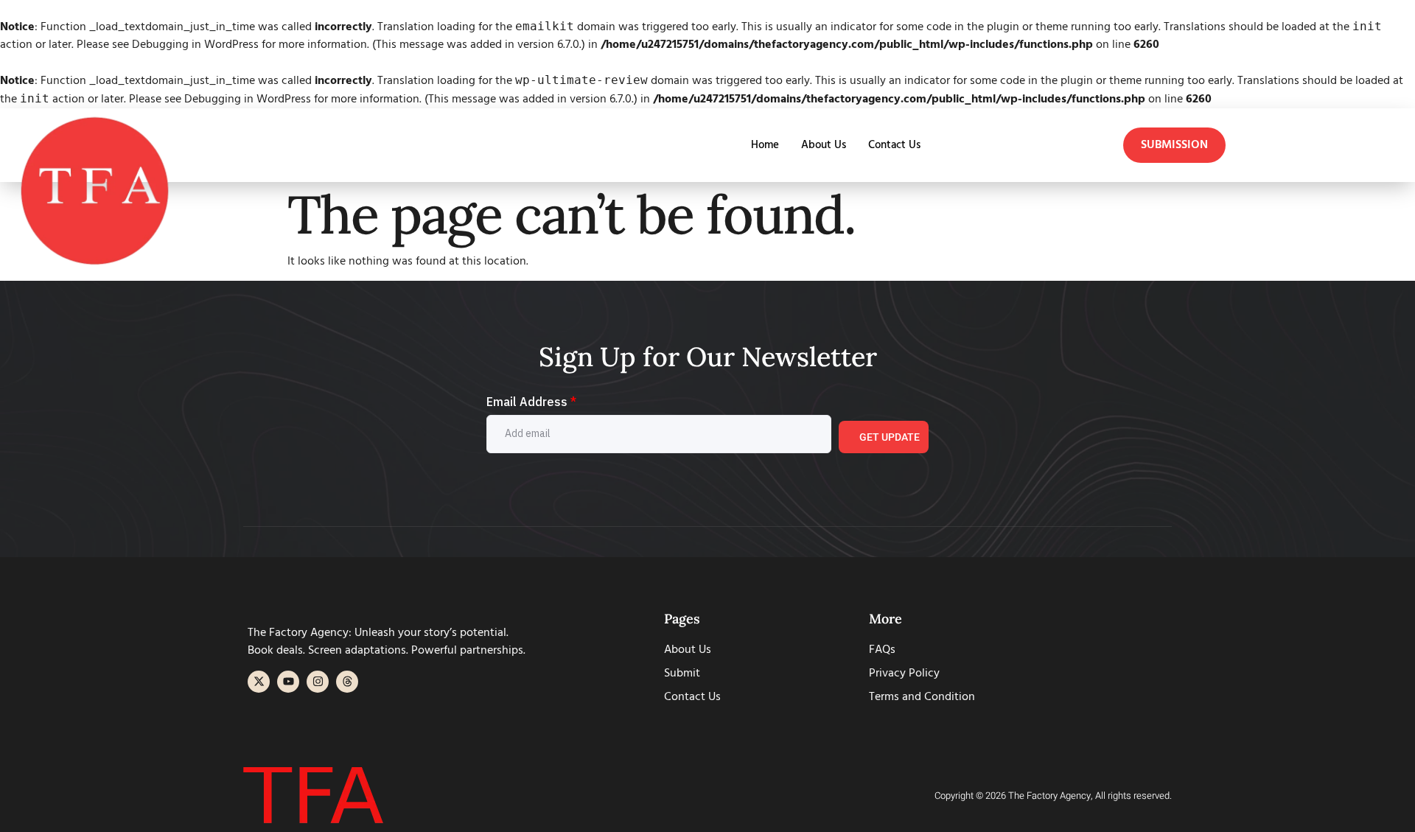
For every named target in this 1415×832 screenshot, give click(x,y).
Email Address (531, 401)
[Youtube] (288, 682)
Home (765, 145)
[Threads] (347, 682)
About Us (823, 145)
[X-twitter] (259, 682)
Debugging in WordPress (195, 45)
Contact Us (894, 145)
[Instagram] (318, 682)
